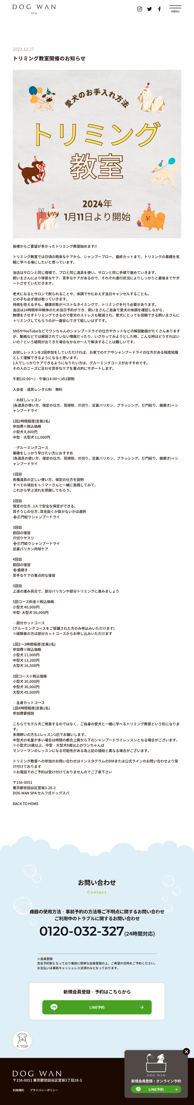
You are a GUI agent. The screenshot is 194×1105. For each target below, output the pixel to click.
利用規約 (18, 1090)
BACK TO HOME (26, 803)
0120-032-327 (97, 931)
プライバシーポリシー (44, 1090)
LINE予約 (97, 1007)
